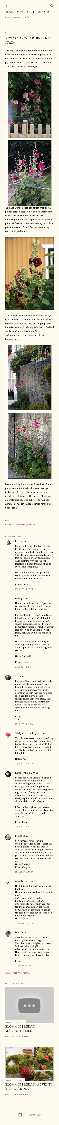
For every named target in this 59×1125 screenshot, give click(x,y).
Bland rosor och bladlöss (27, 12)
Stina (18, 676)
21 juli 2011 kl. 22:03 (24, 763)
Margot (19, 835)
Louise (19, 541)
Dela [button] (7, 520)
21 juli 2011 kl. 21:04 (24, 667)
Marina (19, 932)
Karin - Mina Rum (25, 772)
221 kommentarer (20, 1036)
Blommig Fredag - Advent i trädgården (28, 1086)
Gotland (31, 524)
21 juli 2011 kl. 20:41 (24, 589)
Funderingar (20, 524)
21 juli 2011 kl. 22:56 (24, 826)
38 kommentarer (20, 1094)
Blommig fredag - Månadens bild (20, 1028)
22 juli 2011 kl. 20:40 (24, 965)
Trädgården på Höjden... (28, 733)
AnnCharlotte (22, 881)
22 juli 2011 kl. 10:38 (24, 872)
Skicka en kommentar (17, 973)
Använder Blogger (32, 1115)
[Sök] (52, 5)
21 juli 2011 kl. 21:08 (24, 724)
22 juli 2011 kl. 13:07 (24, 923)
